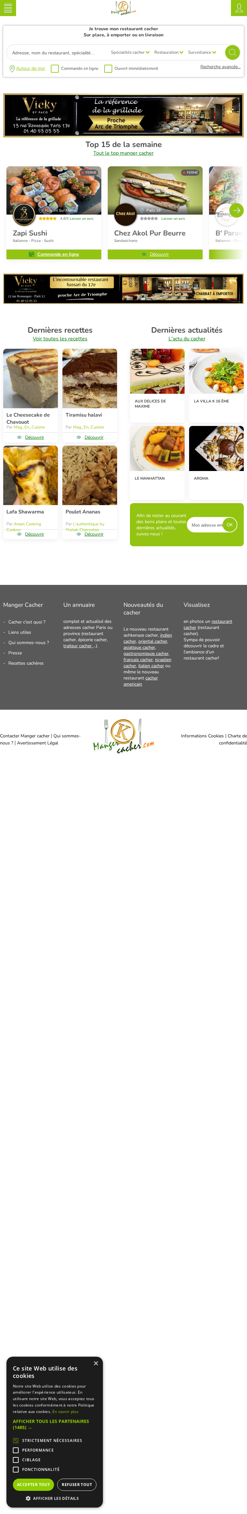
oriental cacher (152, 641)
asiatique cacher (139, 647)
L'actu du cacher (187, 338)
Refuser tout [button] (77, 1484)
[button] (54, 1424)
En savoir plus (65, 1411)
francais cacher (138, 660)
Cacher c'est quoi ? (26, 622)
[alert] (54, 1432)
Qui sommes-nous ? (28, 643)
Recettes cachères (26, 663)
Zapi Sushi (30, 233)
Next (236, 210)
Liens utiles (19, 632)
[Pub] (123, 135)
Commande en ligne (79, 68)
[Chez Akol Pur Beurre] (155, 190)
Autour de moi (30, 68)
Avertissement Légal (37, 743)
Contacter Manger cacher (25, 736)
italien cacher (151, 666)
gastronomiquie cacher (146, 654)
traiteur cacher (78, 646)
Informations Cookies (202, 736)
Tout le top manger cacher (123, 153)
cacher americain (141, 681)
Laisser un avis (81, 218)
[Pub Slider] (123, 302)
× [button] (95, 1363)
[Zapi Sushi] (53, 190)
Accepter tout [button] (33, 1484)
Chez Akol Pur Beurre (150, 233)
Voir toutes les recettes (60, 338)
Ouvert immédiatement (136, 68)
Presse (15, 653)
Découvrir (159, 254)
